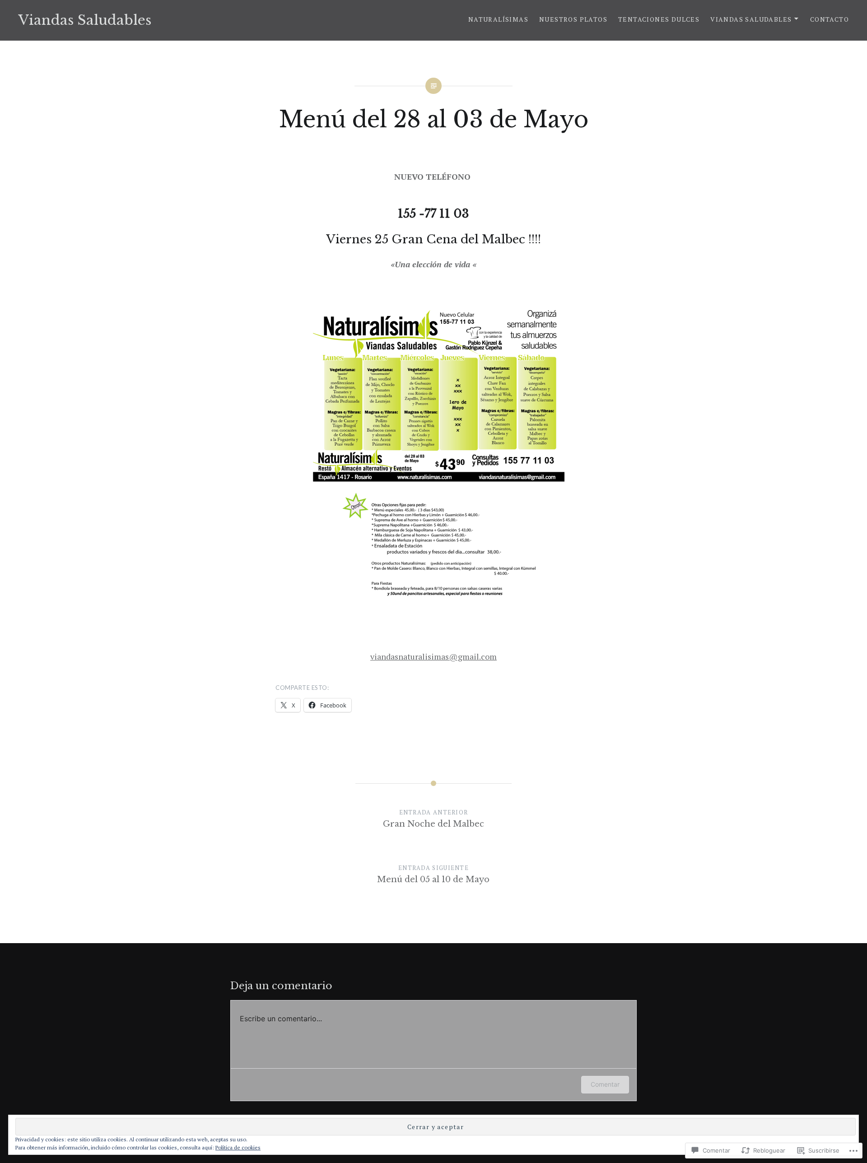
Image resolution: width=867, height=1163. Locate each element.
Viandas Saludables (84, 20)
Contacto (829, 19)
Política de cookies (238, 1147)
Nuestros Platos (573, 19)
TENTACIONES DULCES (658, 19)
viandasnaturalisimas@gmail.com (433, 656)
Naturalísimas (498, 19)
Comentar (605, 1084)
